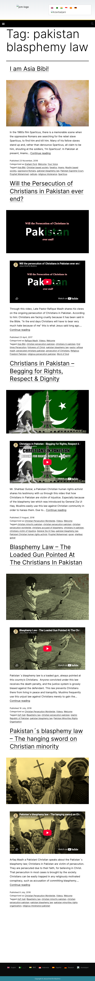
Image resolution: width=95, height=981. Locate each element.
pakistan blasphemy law (48, 171)
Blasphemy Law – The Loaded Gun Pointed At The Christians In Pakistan (46, 554)
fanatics (53, 167)
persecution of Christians (58, 350)
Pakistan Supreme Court (71, 171)
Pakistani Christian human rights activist (28, 534)
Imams (61, 167)
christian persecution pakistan (41, 344)
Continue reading (40, 153)
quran (71, 534)
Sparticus (62, 174)
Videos (42, 340)
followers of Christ (36, 347)
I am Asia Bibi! (29, 68)
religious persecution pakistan (42, 354)
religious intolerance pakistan (36, 906)
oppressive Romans (27, 171)
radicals (33, 174)
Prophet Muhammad (19, 174)
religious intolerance (47, 174)
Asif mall (21, 715)
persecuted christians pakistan (30, 350)
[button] (3, 24)
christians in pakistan (65, 344)
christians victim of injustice (23, 531)
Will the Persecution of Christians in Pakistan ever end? (46, 191)
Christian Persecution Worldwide (40, 521)
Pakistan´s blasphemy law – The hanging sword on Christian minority (46, 738)
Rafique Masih (31, 340)
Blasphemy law (33, 715)
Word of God (63, 354)
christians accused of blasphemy (47, 527)
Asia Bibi (21, 167)
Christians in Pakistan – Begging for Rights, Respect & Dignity (42, 371)
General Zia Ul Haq (46, 531)
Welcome (42, 164)
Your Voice (53, 164)
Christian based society (37, 167)
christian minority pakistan (29, 524)
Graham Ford (31, 164)
